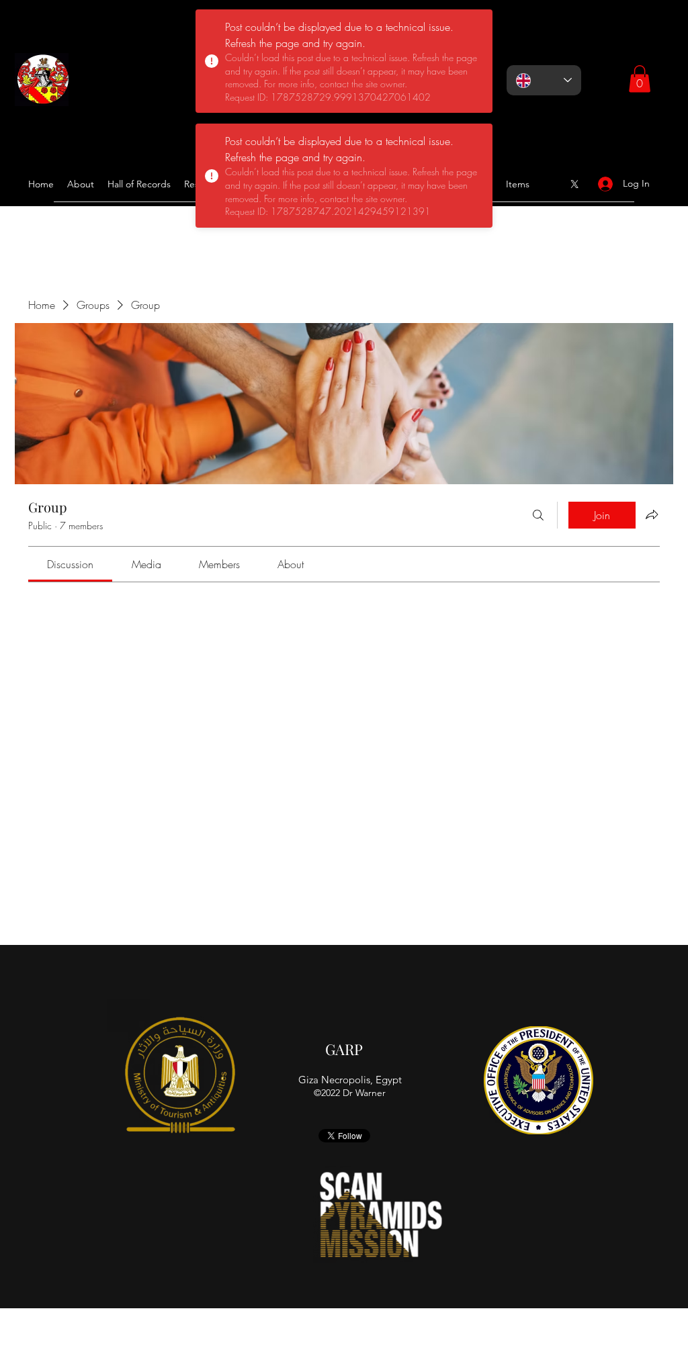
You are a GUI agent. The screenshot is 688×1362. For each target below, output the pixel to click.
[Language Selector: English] (544, 80)
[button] (639, 79)
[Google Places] (574, 184)
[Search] (538, 515)
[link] (70, 564)
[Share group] (652, 514)
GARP (344, 1049)
